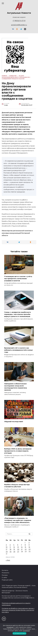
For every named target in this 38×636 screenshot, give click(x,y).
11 (10, 547)
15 (25, 547)
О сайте (4, 577)
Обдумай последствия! (13, 421)
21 (21, 549)
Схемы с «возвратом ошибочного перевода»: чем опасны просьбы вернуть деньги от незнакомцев (17, 314)
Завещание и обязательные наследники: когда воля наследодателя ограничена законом (15, 387)
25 (10, 551)
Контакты (5, 570)
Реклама (5, 575)
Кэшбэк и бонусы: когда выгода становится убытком (17, 486)
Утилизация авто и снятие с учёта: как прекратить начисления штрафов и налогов (18, 279)
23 (29, 549)
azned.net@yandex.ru (19, 25)
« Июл (8, 560)
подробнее (10, 627)
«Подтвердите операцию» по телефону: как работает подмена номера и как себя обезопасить (17, 520)
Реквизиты (5, 573)
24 (7, 551)
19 (14, 549)
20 (18, 549)
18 (10, 549)
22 (26, 549)
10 (6, 547)
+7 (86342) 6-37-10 (19, 21)
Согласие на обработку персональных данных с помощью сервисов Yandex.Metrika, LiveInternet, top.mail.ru (18, 610)
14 (21, 547)
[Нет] (36, 629)
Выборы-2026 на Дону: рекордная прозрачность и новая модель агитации (17, 451)
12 (14, 547)
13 (18, 547)
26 (14, 551)
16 (29, 547)
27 (18, 551)
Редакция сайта (7, 580)
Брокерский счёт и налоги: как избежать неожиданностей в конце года (18, 350)
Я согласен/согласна (19, 633)
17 (6, 549)
